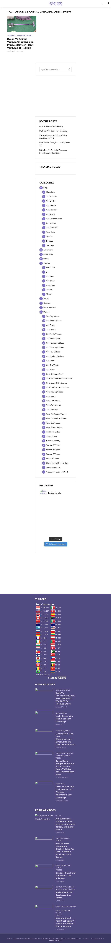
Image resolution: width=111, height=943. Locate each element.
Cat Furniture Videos (65, 887)
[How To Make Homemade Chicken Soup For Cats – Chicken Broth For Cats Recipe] (44, 842)
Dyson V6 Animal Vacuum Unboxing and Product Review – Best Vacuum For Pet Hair (20, 43)
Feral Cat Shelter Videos (63, 866)
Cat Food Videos (62, 838)
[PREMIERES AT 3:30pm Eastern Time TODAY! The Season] (63, 503)
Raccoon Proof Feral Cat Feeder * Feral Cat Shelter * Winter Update (65, 922)
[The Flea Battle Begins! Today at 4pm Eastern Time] (48, 503)
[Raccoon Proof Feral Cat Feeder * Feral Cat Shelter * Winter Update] (44, 910)
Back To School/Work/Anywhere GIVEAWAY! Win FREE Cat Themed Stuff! (65, 698)
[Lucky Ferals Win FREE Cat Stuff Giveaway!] (44, 716)
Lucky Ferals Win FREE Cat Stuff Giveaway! (64, 719)
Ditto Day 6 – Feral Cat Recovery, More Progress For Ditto (53, 151)
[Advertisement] (55, 96)
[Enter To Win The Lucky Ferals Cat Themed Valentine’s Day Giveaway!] (44, 787)
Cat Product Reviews (16, 35)
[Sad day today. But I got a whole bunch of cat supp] (48, 512)
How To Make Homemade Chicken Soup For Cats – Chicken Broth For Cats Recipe (65, 850)
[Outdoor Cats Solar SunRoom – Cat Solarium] (44, 869)
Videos (29, 35)
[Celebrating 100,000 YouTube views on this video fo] (63, 531)
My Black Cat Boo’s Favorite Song (53, 131)
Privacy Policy (55, 940)
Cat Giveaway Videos (64, 753)
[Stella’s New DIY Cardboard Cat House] (44, 891)
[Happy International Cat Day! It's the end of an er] (48, 531)
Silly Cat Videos (62, 889)
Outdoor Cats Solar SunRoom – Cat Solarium (66, 876)
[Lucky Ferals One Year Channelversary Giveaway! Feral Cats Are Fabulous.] (44, 734)
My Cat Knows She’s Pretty (51, 126)
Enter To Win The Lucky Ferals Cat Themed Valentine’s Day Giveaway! (65, 792)
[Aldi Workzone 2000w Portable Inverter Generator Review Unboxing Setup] (44, 817)
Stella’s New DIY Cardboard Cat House (64, 895)
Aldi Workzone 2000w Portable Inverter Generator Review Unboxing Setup (65, 824)
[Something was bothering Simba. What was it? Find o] (63, 521)
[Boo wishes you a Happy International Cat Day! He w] (63, 512)
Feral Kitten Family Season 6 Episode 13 (54, 144)
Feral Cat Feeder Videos (66, 906)
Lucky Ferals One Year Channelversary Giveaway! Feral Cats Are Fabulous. (65, 739)
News (67, 690)
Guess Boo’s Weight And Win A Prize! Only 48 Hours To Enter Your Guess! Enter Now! (65, 768)
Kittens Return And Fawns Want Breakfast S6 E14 (53, 136)
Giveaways (60, 690)
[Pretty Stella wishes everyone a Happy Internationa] (48, 521)
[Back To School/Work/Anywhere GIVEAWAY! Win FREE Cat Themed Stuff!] (44, 693)
